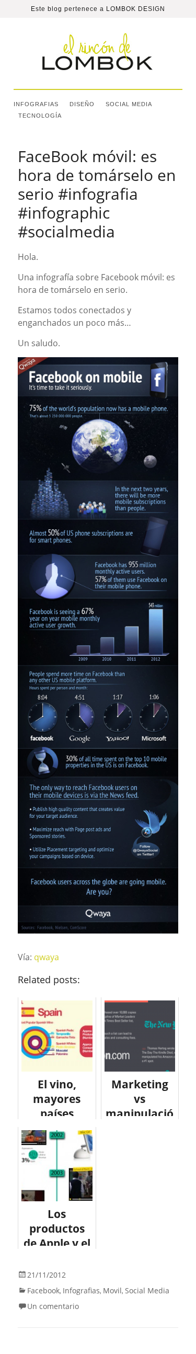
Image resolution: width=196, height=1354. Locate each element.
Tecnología (40, 115)
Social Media (129, 104)
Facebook (43, 1290)
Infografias (36, 104)
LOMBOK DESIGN (135, 9)
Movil (112, 1290)
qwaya (46, 957)
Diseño (82, 104)
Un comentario (53, 1306)
